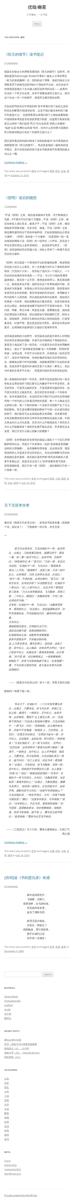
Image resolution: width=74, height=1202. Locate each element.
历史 (52, 478)
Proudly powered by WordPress (20, 1195)
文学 (33, 478)
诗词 (57, 946)
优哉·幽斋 (37, 7)
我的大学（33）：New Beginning (21, 1052)
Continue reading (15, 162)
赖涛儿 (7, 1018)
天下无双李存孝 (16, 505)
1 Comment (10, 206)
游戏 (6, 1117)
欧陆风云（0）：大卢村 (16, 1048)
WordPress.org (12, 1173)
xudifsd (8, 1005)
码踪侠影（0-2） (13, 1057)
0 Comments (11, 514)
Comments (12, 1169)
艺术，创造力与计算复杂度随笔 (20, 1044)
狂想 (6, 1121)
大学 (6, 1091)
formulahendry (12, 1000)
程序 (6, 1134)
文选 (6, 1109)
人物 (52, 851)
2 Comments (11, 63)
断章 (6, 1113)
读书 (33, 171)
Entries (10, 1165)
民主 (57, 171)
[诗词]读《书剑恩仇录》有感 (27, 877)
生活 (6, 1126)
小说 (57, 478)
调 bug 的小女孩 (12, 1039)
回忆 (6, 1087)
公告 (6, 1078)
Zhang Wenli (11, 996)
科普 (6, 1130)
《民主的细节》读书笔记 (24, 54)
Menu (37, 23)
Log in (7, 1160)
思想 (52, 171)
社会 (63, 171)
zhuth (7, 1009)
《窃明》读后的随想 (20, 197)
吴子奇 (7, 1013)
